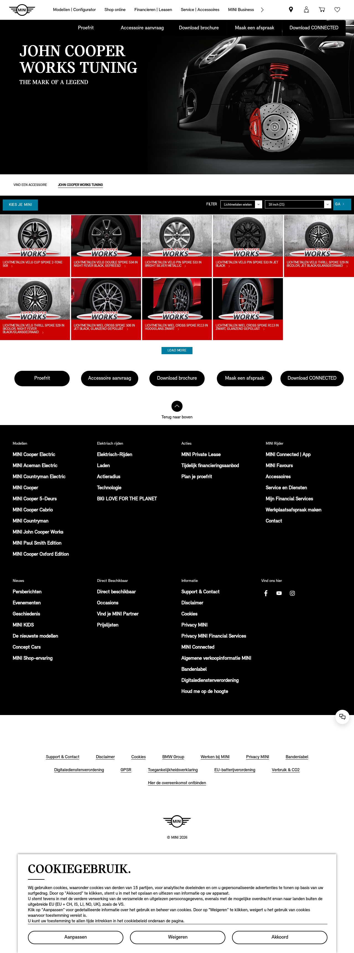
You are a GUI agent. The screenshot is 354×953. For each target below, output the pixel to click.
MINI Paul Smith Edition (37, 543)
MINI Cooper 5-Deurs (35, 499)
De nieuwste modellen (35, 636)
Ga (337, 204)
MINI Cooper (25, 488)
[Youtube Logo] (279, 593)
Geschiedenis (26, 614)
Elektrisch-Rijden (114, 454)
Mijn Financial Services (289, 499)
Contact (274, 521)
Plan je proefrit (196, 477)
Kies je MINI (20, 205)
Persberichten (27, 592)
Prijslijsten (107, 625)
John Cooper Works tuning (80, 185)
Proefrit (86, 28)
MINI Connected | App (288, 454)
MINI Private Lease (201, 454)
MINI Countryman (30, 521)
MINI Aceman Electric (35, 465)
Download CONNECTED (314, 28)
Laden (103, 465)
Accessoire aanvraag (142, 28)
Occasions (107, 603)
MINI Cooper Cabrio (33, 510)
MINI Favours (279, 465)
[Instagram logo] (292, 593)
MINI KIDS (23, 625)
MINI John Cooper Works (38, 532)
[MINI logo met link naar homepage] (177, 821)
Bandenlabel (194, 669)
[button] (306, 10)
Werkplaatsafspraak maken (293, 510)
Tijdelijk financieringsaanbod (210, 465)
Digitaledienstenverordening (210, 680)
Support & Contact (200, 592)
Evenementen (27, 603)
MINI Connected (197, 647)
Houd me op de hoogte (204, 691)
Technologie (109, 488)
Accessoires (278, 477)
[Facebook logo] (265, 593)
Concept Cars (27, 647)
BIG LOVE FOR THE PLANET (127, 499)
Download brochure (199, 28)
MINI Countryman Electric (39, 477)
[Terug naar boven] (177, 406)
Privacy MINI (194, 625)
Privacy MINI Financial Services (213, 636)
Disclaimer (192, 603)
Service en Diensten (286, 488)
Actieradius (108, 477)
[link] (291, 10)
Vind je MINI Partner (118, 614)
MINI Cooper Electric (34, 454)
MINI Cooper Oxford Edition (41, 554)
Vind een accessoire (30, 185)
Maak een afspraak (254, 28)
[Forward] (262, 10)
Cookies (189, 614)
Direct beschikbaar (116, 592)
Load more (177, 350)
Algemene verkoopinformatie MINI (216, 658)
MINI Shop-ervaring (33, 658)
